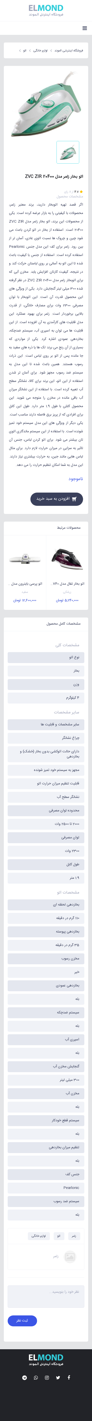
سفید (24, 592)
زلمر (74, 1236)
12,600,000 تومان (24, 600)
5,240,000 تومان (67, 600)
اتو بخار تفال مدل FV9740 (65, 583)
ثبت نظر (22, 1321)
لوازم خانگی (38, 1236)
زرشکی (67, 592)
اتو (58, 1236)
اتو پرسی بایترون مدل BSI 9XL (23, 583)
